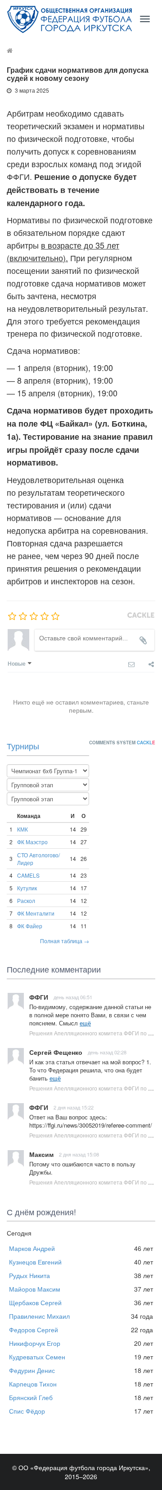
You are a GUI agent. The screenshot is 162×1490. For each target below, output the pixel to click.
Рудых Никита (29, 1275)
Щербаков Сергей (35, 1302)
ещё (85, 1023)
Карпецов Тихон (33, 1383)
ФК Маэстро (32, 842)
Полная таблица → (64, 941)
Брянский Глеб (31, 1397)
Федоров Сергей (33, 1329)
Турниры (23, 746)
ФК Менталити (35, 913)
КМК (22, 829)
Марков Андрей (32, 1248)
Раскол (26, 900)
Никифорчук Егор (34, 1343)
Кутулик (27, 888)
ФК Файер (29, 926)
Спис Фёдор (27, 1410)
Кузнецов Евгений (35, 1261)
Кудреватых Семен (37, 1356)
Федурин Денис (32, 1370)
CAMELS (28, 875)
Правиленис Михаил (39, 1316)
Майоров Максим (34, 1288)
